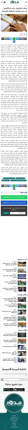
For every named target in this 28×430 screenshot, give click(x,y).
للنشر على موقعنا (14, 419)
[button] (26, 2)
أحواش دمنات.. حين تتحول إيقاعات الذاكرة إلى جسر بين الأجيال (9, 264)
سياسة (14, 286)
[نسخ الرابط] (25, 38)
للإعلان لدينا (14, 420)
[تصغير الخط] (14, 41)
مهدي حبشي (23, 34)
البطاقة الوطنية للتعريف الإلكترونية (18, 180)
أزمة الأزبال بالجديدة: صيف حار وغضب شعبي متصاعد (11, 282)
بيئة (15, 345)
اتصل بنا (14, 422)
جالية (15, 309)
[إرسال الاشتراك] (2, 379)
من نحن (14, 425)
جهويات (14, 261)
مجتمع (25, 6)
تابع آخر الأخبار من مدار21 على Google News (13, 203)
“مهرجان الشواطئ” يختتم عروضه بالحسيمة (10, 276)
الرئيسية (14, 416)
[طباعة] (22, 38)
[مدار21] (14, 2)
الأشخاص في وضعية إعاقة (8, 178)
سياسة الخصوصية (14, 427)
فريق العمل (14, 424)
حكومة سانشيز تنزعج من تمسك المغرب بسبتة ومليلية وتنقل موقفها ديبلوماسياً (10, 300)
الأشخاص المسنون (20, 178)
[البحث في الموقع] (2, 2)
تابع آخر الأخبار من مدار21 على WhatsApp (13, 197)
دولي (15, 268)
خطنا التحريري (14, 417)
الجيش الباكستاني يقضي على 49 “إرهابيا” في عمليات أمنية (10, 270)
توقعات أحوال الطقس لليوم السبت (9, 346)
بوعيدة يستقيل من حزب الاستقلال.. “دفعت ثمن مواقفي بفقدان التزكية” (9, 289)
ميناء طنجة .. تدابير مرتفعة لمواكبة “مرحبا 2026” (9, 312)
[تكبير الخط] (2, 38)
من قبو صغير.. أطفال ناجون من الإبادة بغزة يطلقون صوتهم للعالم (10, 334)
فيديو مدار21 (13, 280)
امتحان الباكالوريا (5, 180)
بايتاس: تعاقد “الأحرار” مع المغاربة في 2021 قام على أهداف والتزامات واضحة (9, 360)
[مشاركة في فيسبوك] (20, 38)
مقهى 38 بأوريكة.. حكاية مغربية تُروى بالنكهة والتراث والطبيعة (10, 324)
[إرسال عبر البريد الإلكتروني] (5, 38)
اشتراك (6, 213)
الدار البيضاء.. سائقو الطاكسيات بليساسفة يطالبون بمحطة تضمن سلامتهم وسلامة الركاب (10, 319)
